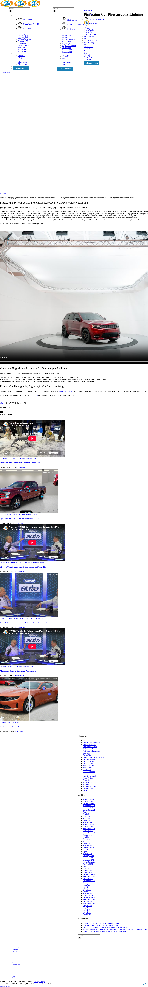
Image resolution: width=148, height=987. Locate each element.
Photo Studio (87, 780)
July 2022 (86, 849)
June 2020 (86, 887)
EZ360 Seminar (88, 774)
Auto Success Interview (91, 743)
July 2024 (86, 814)
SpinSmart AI (16, 951)
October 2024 (88, 808)
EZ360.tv (34, 395)
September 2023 (89, 833)
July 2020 (86, 885)
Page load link (5, 986)
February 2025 (88, 799)
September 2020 (89, 881)
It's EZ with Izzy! (89, 776)
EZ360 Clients (88, 761)
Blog (13, 976)
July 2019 (86, 908)
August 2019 (87, 906)
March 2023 (87, 845)
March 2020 (87, 893)
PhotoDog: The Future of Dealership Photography (18, 458)
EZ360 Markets (88, 765)
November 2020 (89, 877)
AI (84, 740)
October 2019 (88, 902)
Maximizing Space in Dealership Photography (17, 666)
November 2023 (89, 829)
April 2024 (87, 820)
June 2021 (86, 868)
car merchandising (65, 391)
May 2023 (86, 841)
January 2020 (88, 895)
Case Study (87, 753)
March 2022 (87, 854)
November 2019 (89, 899)
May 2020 (86, 889)
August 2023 (87, 835)
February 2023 (88, 847)
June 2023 (86, 839)
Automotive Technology (92, 751)
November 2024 (89, 806)
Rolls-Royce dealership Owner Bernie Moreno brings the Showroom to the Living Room (115, 929)
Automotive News (89, 749)
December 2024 (89, 804)
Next (8, 72)
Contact (14, 978)
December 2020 (89, 874)
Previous (3, 72)
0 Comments (20, 467)
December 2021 (89, 860)
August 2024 (87, 812)
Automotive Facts (89, 745)
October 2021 (88, 864)
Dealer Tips (87, 755)
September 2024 (89, 810)
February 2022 (88, 856)
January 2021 (88, 872)
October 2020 (88, 879)
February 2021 (88, 870)
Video (85, 790)
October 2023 (88, 831)
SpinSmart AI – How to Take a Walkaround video (18, 514)
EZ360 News (88, 768)
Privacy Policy (39, 982)
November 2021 (89, 862)
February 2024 (88, 824)
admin (2, 403)
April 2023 (87, 843)
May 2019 (86, 912)
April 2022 (87, 852)
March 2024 (87, 822)
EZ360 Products (89, 772)
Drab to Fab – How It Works (10, 722)
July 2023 (86, 837)
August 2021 (87, 866)
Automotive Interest (90, 747)
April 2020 (87, 891)
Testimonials (87, 782)
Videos (14, 963)
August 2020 (87, 883)
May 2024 (86, 818)
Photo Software (88, 778)
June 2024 (86, 816)
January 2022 (88, 858)
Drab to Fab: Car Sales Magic (94, 757)
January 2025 (88, 802)
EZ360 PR (87, 770)
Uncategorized (88, 788)
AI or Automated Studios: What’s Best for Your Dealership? (22, 618)
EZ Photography (89, 759)
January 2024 (88, 827)
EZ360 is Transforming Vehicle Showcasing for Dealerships (22, 562)
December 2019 (89, 897)
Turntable (86, 784)
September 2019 (89, 904)
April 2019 (87, 914)
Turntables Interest (89, 786)
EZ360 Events (88, 763)
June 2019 (86, 910)
